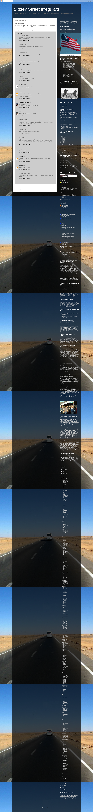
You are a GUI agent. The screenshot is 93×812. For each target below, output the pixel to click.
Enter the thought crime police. (64, 663)
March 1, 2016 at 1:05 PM (24, 55)
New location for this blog (66, 228)
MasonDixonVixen (65, 251)
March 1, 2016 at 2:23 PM (24, 64)
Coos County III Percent (66, 246)
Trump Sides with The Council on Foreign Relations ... (65, 742)
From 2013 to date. (64, 106)
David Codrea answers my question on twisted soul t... (65, 509)
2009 (62, 789)
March (64, 478)
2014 (62, 780)
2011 (62, 785)
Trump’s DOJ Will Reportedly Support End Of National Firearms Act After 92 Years (68, 195)
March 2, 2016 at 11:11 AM (24, 144)
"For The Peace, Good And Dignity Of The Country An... (65, 653)
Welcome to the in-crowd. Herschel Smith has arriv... (65, 634)
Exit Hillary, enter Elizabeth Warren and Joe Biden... (65, 524)
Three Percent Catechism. (67, 69)
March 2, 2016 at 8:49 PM (24, 161)
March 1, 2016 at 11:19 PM (24, 115)
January (64, 774)
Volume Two (62, 136)
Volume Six (62, 140)
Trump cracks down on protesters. (65, 686)
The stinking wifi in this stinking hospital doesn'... (65, 758)
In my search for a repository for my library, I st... (65, 575)
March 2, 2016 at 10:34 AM (24, 133)
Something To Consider (66, 184)
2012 (62, 783)
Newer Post (18, 187)
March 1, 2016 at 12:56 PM (24, 48)
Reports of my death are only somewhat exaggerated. (65, 494)
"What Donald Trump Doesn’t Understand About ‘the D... (65, 517)
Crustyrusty (21, 84)
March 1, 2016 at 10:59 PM (24, 107)
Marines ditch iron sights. (65, 615)
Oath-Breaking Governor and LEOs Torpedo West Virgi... (65, 750)
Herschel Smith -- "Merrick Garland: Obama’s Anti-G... (64, 589)
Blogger (49, 807)
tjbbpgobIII (21, 156)
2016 (62, 465)
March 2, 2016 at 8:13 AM (24, 125)
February (64, 771)
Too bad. (64, 705)
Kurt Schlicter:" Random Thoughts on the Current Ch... (65, 600)
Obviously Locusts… (65, 215)
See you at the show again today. (64, 538)
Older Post (53, 187)
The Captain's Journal (66, 192)
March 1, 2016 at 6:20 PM (24, 88)
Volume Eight (63, 142)
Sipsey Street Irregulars (36, 9)
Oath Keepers (64, 209)
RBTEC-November (65, 219)
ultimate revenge (64, 206)
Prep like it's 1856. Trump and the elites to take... (65, 764)
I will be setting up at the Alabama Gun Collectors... (65, 567)
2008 (62, 791)
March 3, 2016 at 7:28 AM (24, 169)
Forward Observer (65, 199)
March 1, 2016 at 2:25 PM (24, 72)
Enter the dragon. (64, 659)
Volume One (62, 135)
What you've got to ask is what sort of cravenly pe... (65, 560)
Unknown (21, 165)
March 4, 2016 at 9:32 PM (24, 178)
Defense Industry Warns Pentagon (64, 691)
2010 (62, 787)
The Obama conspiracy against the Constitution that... (65, 582)
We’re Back (63, 210)
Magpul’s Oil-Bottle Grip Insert (65, 481)
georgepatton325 (65, 242)
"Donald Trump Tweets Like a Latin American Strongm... (65, 487)
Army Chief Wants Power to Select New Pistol (65, 627)
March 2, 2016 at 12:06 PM (24, 152)
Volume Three (63, 137)
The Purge (63, 247)
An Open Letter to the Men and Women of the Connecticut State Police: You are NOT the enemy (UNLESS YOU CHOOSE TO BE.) (69, 114)
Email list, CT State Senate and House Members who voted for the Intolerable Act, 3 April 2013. (69, 127)
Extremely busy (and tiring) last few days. (64, 709)
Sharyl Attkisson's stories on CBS (67, 144)
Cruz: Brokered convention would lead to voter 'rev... (65, 722)
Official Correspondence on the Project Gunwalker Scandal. (68, 148)
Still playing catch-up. (64, 640)
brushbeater (64, 187)
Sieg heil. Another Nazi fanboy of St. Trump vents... (65, 608)
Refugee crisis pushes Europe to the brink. (64, 681)
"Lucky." (64, 733)
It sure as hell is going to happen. (67, 233)
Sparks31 (63, 232)
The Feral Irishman (65, 182)
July (64, 471)
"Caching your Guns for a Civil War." (65, 736)
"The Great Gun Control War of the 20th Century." (65, 620)
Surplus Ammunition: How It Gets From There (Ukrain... (65, 553)
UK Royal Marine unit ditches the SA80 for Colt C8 (65, 729)
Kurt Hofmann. (65, 85)
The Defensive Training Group (68, 214)
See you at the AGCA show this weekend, (64, 544)
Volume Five (62, 139)
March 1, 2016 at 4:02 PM (24, 80)
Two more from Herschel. (64, 696)
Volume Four (62, 138)
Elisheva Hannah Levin (24, 102)
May (64, 475)
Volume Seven (63, 141)
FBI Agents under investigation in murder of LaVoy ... (65, 675)
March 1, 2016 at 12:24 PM (24, 40)
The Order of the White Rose (67, 236)
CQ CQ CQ (63, 224)
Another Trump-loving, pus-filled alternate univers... (65, 715)
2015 (62, 778)
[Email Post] (32, 29)
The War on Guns (65, 205)
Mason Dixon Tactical (66, 218)
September (65, 466)
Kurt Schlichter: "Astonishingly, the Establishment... (65, 532)
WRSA (62, 223)
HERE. (63, 152)
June (64, 473)
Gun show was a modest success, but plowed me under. (65, 502)
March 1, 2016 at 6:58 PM (24, 98)
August (64, 469)
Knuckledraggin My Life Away (68, 227)
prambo (20, 92)
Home (35, 187)
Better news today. (64, 769)
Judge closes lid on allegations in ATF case (65, 669)
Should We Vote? (64, 243)
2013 (62, 781)
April (64, 477)
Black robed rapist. (64, 548)
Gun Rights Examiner (66, 256)
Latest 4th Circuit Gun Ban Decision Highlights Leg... (65, 645)
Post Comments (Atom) (25, 189)
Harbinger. (64, 613)
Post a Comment (21, 181)
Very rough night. (64, 595)
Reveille (68, 330)
